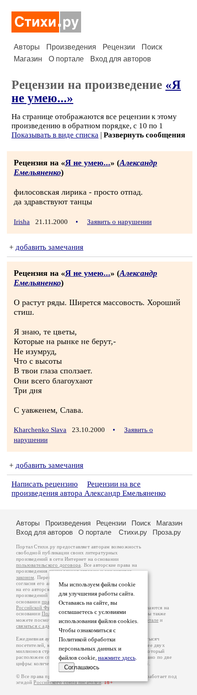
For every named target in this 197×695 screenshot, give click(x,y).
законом (25, 577)
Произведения (71, 47)
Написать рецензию (44, 484)
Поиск (152, 47)
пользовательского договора (48, 565)
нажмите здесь (117, 658)
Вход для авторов (120, 59)
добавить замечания (49, 247)
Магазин (28, 59)
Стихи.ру (133, 532)
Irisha (22, 221)
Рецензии (119, 47)
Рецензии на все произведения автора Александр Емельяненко (88, 489)
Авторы (27, 47)
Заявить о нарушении (119, 221)
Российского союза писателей (67, 682)
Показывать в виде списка (54, 135)
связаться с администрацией (48, 626)
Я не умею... (87, 162)
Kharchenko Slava (40, 429)
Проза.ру (167, 532)
